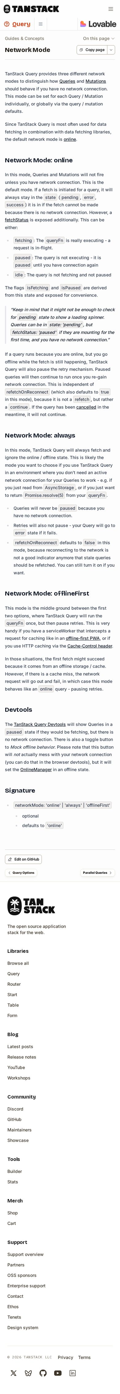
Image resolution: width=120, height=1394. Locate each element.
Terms (84, 1357)
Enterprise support (26, 1285)
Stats (12, 1181)
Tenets (14, 1317)
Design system (22, 1327)
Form (12, 1015)
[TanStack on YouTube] (58, 1373)
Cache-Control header (89, 645)
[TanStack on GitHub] (43, 1373)
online (70, 139)
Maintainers (19, 1129)
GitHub (14, 1119)
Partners (16, 1264)
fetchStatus (17, 219)
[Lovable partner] (98, 24)
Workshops (18, 1077)
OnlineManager (36, 769)
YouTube (16, 1067)
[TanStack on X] (13, 1373)
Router (14, 984)
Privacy (65, 1357)
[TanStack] (31, 9)
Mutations (96, 81)
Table (13, 1005)
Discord (15, 1108)
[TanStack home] (31, 906)
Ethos (13, 1306)
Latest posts (20, 1046)
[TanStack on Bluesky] (28, 1373)
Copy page (95, 49)
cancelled (86, 407)
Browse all (18, 963)
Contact (15, 1296)
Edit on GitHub (26, 859)
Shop (12, 1212)
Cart (11, 1223)
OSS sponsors (22, 1275)
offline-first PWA (83, 638)
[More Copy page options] (111, 50)
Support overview (25, 1254)
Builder (14, 1171)
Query (13, 973)
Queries (67, 81)
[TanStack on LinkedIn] (72, 1373)
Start (12, 994)
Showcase (18, 1140)
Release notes (21, 1056)
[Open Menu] (110, 8)
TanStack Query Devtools (40, 724)
